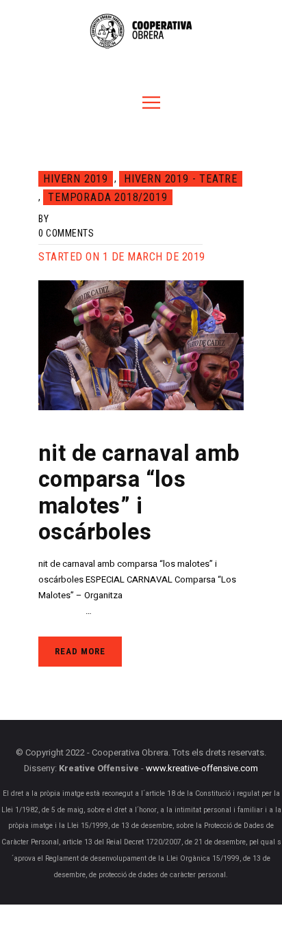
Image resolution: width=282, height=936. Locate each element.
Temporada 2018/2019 (107, 197)
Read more (80, 651)
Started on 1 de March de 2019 (121, 256)
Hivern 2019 (75, 178)
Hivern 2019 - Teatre (181, 178)
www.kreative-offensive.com (202, 769)
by (43, 218)
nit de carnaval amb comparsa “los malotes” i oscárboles (139, 493)
